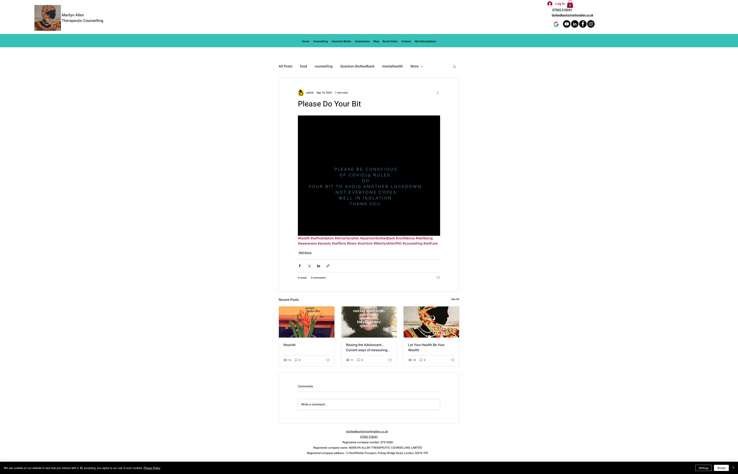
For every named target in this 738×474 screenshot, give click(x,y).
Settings (703, 468)
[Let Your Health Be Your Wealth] (431, 322)
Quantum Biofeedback (357, 66)
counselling (323, 66)
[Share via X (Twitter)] (309, 266)
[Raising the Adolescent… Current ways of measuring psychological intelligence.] (369, 322)
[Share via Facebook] (300, 266)
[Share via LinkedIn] (318, 266)
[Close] (733, 468)
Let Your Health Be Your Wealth (426, 347)
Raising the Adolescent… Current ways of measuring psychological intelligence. (366, 347)
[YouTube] (566, 24)
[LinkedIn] (574, 24)
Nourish (289, 345)
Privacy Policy (152, 468)
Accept (721, 468)
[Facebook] (583, 24)
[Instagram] (591, 24)
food (303, 66)
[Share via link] (328, 266)
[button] (570, 4)
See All (455, 299)
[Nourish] (306, 322)
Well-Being (305, 253)
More (415, 66)
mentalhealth (392, 66)
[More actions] (437, 92)
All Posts (285, 66)
